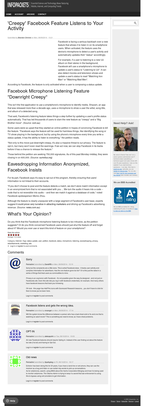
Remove (131, 401)
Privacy (113, 401)
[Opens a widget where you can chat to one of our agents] (10, 401)
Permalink (30, 264)
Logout (137, 401)
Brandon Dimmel (24, 37)
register (20, 246)
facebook (52, 241)
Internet (18, 241)
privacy (95, 241)
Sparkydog (49, 362)
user (40, 241)
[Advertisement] (29, 59)
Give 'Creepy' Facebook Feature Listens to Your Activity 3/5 (13, 235)
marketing (24, 243)
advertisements (13, 243)
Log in (12, 246)
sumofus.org (45, 157)
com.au (36, 122)
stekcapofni (49, 336)
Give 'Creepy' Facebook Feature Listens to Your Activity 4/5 (16, 235)
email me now (118, 169)
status (59, 241)
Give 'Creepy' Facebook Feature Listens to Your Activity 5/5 (18, 235)
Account (19, 14)
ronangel (48, 310)
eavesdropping (85, 241)
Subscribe (124, 401)
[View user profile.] (15, 268)
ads (30, 243)
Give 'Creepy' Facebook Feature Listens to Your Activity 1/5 (9, 235)
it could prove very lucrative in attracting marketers (41, 204)
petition (45, 241)
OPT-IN (30, 331)
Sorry (29, 259)
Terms (118, 401)
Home (8, 14)
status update (32, 241)
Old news (31, 357)
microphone (67, 241)
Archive (31, 14)
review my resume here (120, 171)
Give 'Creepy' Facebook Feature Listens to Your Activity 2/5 (11, 235)
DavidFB (48, 264)
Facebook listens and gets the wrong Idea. (50, 305)
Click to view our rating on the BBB (125, 210)
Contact (42, 14)
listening (75, 241)
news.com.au (32, 207)
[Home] (42, 6)
